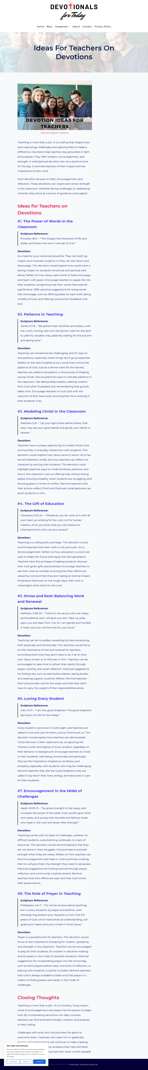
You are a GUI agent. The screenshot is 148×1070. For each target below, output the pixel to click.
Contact (87, 26)
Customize (13, 1062)
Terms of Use (93, 1064)
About (76, 26)
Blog (49, 26)
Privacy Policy (103, 26)
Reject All (26, 1062)
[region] (26, 1054)
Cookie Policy (84, 1064)
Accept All (39, 1062)
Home (40, 26)
